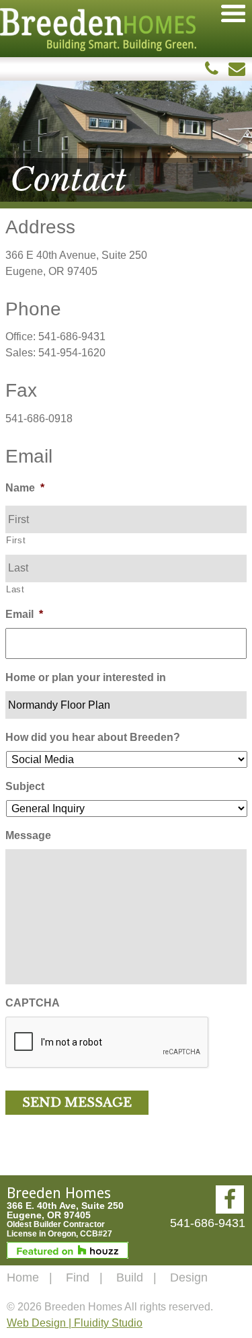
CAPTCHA (32, 1003)
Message (28, 835)
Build (129, 1277)
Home (23, 1277)
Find (77, 1277)
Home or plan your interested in (85, 677)
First (16, 540)
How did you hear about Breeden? (92, 737)
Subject (24, 786)
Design (189, 1277)
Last (15, 589)
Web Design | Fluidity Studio (74, 1323)
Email (24, 614)
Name (24, 488)
